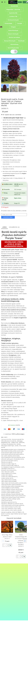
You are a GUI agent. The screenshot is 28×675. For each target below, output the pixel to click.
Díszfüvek (21, 41)
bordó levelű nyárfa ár (18, 454)
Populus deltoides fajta (17, 494)
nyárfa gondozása (6, 484)
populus (17, 492)
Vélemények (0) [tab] (14, 227)
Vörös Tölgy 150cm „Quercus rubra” (7, 535)
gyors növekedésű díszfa (17, 459)
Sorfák (16, 445)
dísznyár (13, 457)
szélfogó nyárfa (16, 499)
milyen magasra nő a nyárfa (8, 473)
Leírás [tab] (4, 227)
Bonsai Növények (10, 41)
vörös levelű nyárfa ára (18, 505)
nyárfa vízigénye (5, 489)
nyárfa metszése (5, 486)
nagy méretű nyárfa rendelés (8, 481)
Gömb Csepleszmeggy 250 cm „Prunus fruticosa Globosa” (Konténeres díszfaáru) (21, 539)
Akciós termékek (14, 37)
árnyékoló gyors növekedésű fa (16, 449)
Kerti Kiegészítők (13, 48)
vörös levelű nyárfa (6, 505)
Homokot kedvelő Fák (18, 439)
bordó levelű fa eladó (7, 452)
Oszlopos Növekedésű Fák (8, 444)
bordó (14, 451)
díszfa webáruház (6, 457)
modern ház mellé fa (6, 475)
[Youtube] (2, 2)
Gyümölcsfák (13, 13)
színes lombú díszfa (6, 500)
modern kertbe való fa (7, 478)
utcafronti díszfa (18, 503)
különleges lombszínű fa (7, 468)
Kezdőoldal (14, 6)
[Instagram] (4, 2)
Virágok (13, 27)
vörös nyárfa (17, 508)
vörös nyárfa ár (5, 510)
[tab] (4, 227)
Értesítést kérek (8, 217)
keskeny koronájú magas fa (8, 463)
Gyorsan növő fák (6, 439)
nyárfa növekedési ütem (17, 486)
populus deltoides (6, 494)
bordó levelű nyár (17, 452)
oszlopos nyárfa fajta (16, 491)
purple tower (22, 495)
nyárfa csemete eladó (20, 483)
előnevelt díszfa (20, 457)
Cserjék (19, 23)
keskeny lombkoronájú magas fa (10, 465)
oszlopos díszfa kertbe (16, 489)
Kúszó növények (13, 34)
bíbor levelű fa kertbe (7, 451)
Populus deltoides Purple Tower (9, 495)
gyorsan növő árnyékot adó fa (9, 460)
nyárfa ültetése (15, 487)
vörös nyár (18, 506)
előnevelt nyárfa (5, 459)
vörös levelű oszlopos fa (7, 506)
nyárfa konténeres (16, 484)
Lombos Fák (13, 16)
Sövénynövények (13, 20)
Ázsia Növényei (13, 30)
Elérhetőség (14, 44)
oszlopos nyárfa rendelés (8, 492)
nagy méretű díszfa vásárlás (8, 479)
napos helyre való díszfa (7, 483)
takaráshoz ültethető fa (7, 503)
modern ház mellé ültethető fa (9, 476)
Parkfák (19, 444)
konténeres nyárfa (19, 467)
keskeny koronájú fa (6, 462)
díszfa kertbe (15, 455)
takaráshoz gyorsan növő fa (8, 502)
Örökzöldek (8, 23)
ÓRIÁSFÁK (21, 442)
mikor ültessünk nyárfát (7, 471)
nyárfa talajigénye (6, 487)
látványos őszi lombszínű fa (8, 470)
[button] (3, 71)
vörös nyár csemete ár (7, 508)
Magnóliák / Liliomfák (13, 9)
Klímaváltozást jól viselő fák (8, 441)
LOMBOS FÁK (14, 442)
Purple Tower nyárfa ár (18, 497)
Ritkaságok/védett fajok (7, 445)
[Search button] (16, 52)
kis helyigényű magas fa (7, 467)
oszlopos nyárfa (5, 491)
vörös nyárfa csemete (16, 510)
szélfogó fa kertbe (6, 499)
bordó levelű (20, 451)
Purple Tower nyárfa (6, 497)
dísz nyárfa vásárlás (6, 455)
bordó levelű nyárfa (6, 454)
